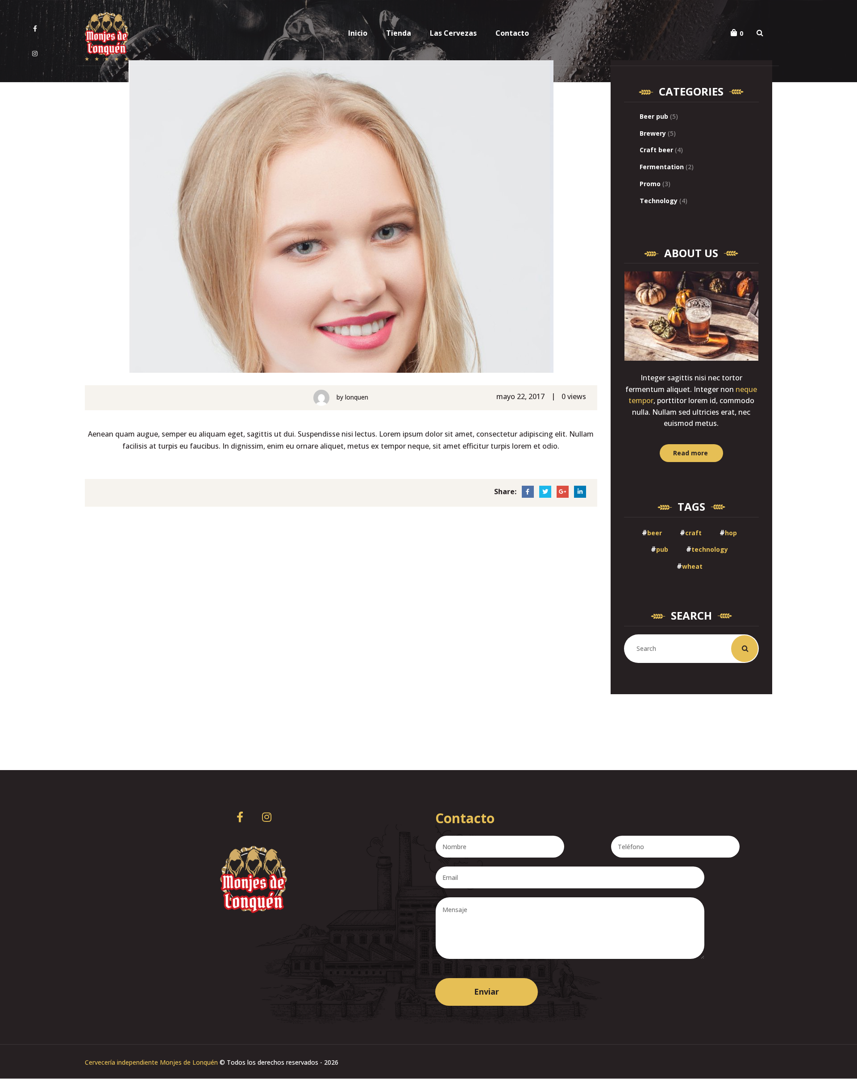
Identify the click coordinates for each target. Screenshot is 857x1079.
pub (662, 549)
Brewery (653, 133)
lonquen (356, 397)
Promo (650, 183)
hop (731, 533)
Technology (659, 200)
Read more (690, 453)
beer (654, 533)
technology (709, 549)
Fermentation (662, 166)
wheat (692, 566)
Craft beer (656, 150)
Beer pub (654, 116)
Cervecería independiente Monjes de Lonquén (151, 1062)
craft (693, 533)
